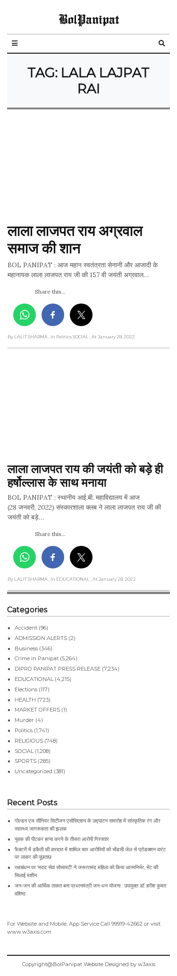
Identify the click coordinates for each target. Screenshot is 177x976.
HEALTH (25, 699)
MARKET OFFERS (37, 709)
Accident (26, 627)
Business (26, 648)
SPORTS (25, 761)
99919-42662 (127, 923)
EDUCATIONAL (34, 679)
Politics (24, 730)
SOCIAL (24, 751)
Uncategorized (33, 771)
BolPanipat (89, 18)
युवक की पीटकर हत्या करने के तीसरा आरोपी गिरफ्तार (62, 839)
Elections (26, 689)
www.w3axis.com (29, 931)
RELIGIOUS (29, 740)
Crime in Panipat (37, 658)
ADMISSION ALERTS (41, 638)
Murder (24, 720)
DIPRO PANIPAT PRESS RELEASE (58, 668)
